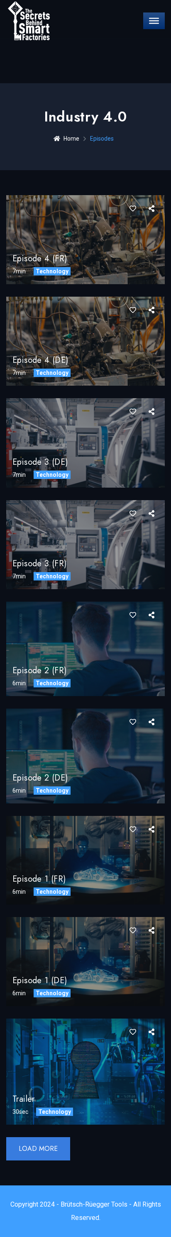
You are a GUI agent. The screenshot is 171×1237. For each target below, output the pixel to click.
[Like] (132, 209)
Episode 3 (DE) (40, 462)
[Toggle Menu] (154, 21)
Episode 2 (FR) (39, 670)
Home (71, 138)
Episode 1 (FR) (39, 879)
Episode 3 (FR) (39, 564)
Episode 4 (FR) (39, 259)
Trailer (23, 1099)
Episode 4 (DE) (40, 360)
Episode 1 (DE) (39, 980)
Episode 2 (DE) (40, 778)
